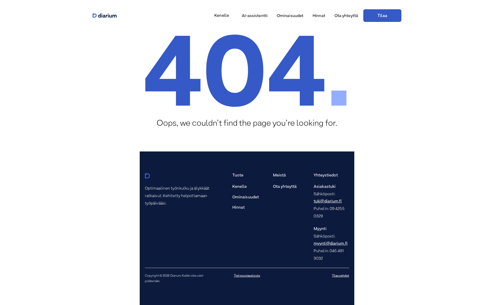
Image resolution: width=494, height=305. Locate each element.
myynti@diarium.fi (331, 244)
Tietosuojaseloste (247, 276)
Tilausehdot (340, 276)
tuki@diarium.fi (328, 201)
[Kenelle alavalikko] (231, 16)
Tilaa (382, 16)
